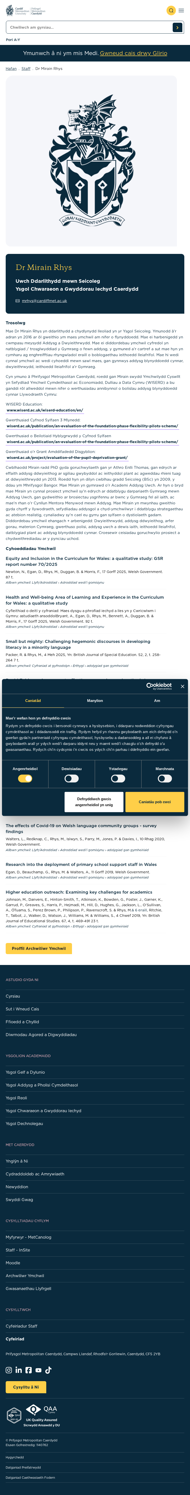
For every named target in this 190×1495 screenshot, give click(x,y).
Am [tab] (157, 700)
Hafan (11, 68)
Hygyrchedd (15, 1457)
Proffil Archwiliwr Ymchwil (39, 948)
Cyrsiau (13, 996)
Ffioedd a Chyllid (22, 1021)
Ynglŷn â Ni (17, 1161)
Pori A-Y (13, 39)
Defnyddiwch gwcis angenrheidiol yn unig (94, 802)
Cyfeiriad (15, 1339)
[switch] (72, 778)
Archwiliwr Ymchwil (25, 1275)
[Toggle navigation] (181, 10)
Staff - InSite (18, 1250)
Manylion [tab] (95, 700)
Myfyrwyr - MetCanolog (28, 1237)
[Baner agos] (182, 686)
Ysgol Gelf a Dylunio (25, 1072)
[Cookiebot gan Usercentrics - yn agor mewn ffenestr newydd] (150, 686)
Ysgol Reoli (16, 1098)
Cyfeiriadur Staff (21, 1326)
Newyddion (17, 1186)
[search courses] (177, 27)
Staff (26, 68)
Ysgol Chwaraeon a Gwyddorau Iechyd (43, 1110)
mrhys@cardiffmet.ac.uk (44, 300)
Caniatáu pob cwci (155, 802)
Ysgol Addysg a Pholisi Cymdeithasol (42, 1085)
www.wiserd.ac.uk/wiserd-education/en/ (45, 410)
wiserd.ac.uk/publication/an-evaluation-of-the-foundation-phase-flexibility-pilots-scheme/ (92, 426)
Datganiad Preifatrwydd (23, 1467)
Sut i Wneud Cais (22, 1009)
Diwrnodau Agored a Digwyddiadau (41, 1034)
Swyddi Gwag (19, 1199)
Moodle (13, 1263)
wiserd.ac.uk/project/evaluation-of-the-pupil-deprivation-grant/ (67, 457)
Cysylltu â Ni (26, 1387)
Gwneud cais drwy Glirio (133, 53)
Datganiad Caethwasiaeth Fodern (30, 1477)
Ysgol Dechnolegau (24, 1123)
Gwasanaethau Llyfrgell (28, 1288)
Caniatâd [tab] (33, 700)
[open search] (171, 10)
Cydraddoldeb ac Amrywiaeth (35, 1174)
